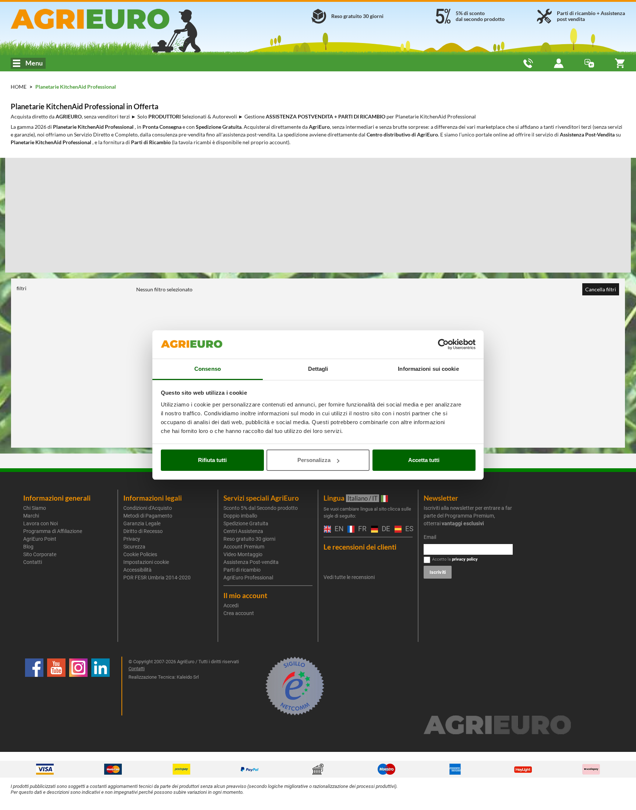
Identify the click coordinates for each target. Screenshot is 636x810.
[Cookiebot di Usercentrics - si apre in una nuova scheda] (443, 344)
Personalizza (314, 460)
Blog (28, 547)
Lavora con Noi (40, 523)
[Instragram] (78, 686)
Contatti (32, 562)
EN (337, 529)
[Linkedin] (100, 686)
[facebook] (34, 686)
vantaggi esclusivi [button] (463, 523)
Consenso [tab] (207, 369)
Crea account (238, 613)
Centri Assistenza (243, 531)
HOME (18, 87)
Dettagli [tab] (318, 369)
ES (408, 529)
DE (384, 529)
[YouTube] (56, 686)
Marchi (31, 516)
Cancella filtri (600, 289)
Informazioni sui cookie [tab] (428, 369)
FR (360, 529)
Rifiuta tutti (212, 460)
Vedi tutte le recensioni (349, 577)
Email (430, 537)
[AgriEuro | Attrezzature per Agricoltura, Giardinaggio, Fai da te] (109, 19)
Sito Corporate (39, 554)
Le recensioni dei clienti (360, 547)
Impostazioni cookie (146, 562)
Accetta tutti (423, 460)
